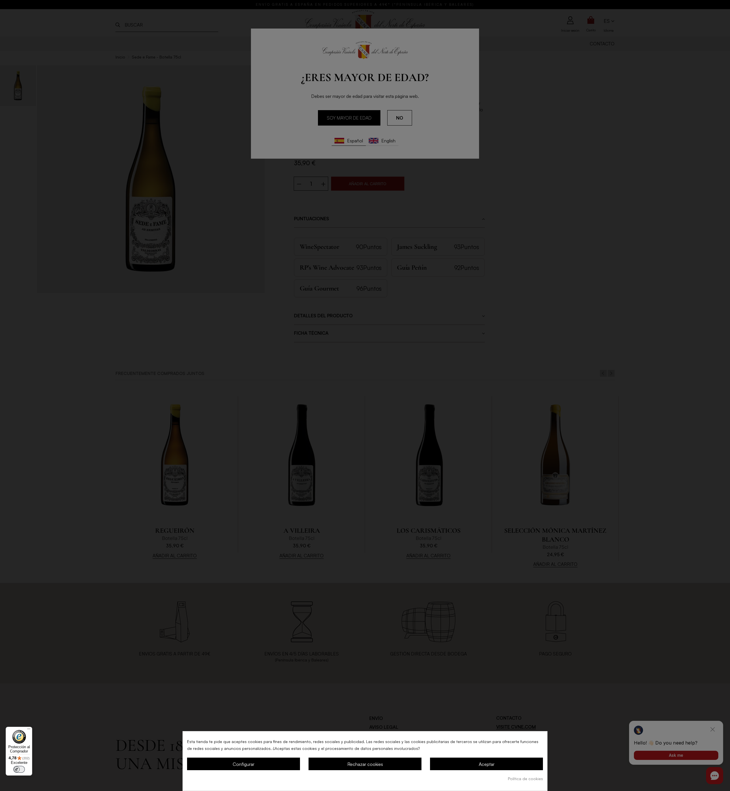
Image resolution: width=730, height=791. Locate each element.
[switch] (19, 769)
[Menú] (28, 730)
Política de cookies (525, 778)
